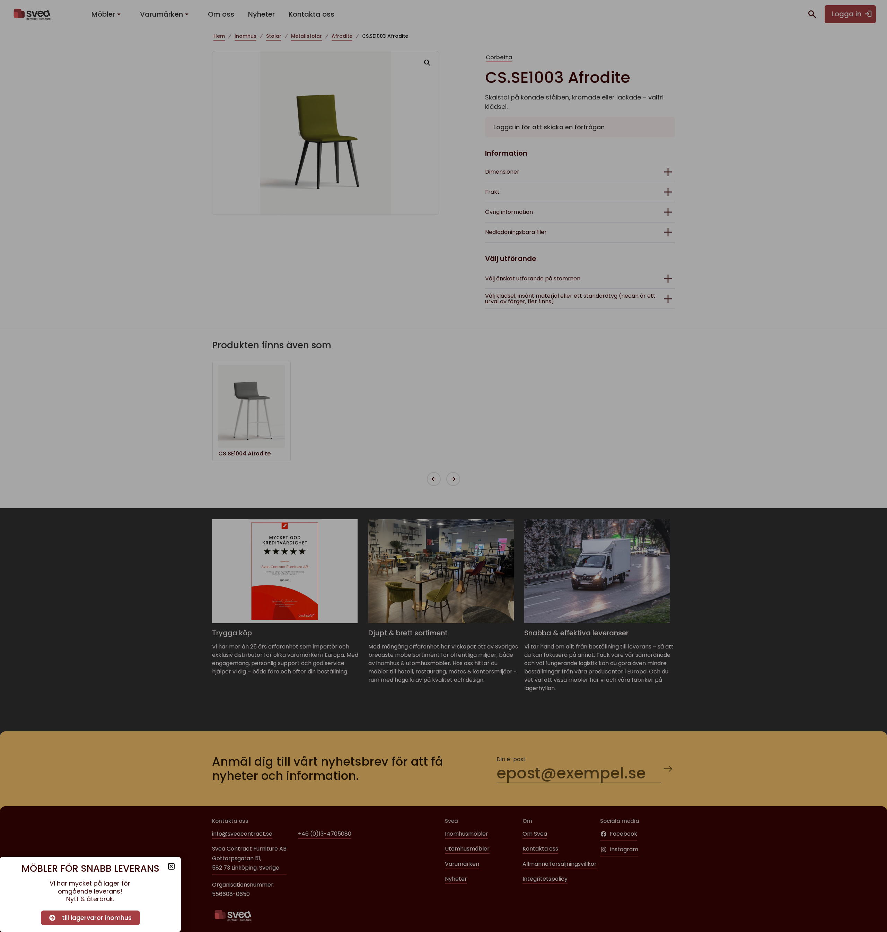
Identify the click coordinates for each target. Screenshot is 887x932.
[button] (171, 866)
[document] (443, 466)
